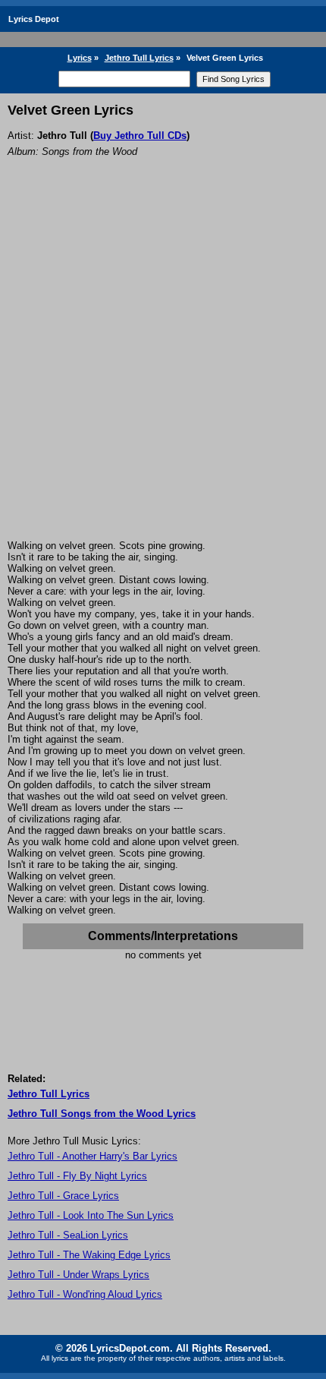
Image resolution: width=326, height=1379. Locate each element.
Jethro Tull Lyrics (139, 57)
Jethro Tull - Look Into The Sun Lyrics (91, 1215)
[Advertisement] (163, 369)
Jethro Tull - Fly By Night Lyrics (77, 1176)
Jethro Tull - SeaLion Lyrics (68, 1235)
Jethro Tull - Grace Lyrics (63, 1195)
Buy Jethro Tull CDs (140, 135)
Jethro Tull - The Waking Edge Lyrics (89, 1255)
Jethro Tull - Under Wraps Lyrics (78, 1274)
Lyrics (79, 57)
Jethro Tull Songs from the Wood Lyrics (102, 1113)
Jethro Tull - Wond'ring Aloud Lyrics (85, 1294)
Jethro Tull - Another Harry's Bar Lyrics (92, 1156)
